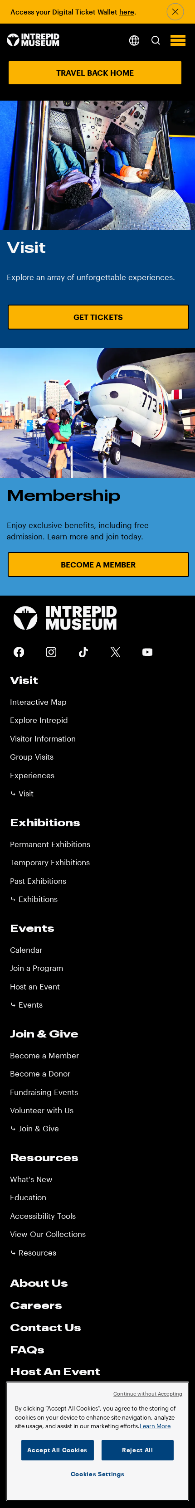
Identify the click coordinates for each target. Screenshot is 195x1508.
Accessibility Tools (43, 1215)
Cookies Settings (98, 1474)
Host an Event (35, 986)
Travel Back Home (95, 72)
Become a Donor (40, 1073)
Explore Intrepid (39, 719)
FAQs (27, 1349)
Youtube (147, 652)
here (126, 12)
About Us (39, 1283)
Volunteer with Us (41, 1110)
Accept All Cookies (57, 1450)
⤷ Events (26, 1004)
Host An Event (55, 1371)
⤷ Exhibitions (34, 898)
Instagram (51, 652)
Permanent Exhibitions (50, 844)
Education (28, 1197)
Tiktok (83, 652)
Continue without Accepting (147, 1393)
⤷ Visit (22, 793)
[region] (97, 1441)
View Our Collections (48, 1233)
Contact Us (45, 1327)
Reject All (137, 1450)
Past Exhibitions (38, 880)
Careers (36, 1305)
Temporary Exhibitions (50, 862)
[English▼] (134, 40)
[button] (155, 40)
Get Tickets (98, 316)
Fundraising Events (44, 1091)
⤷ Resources (33, 1252)
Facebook (19, 652)
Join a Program (36, 967)
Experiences (32, 775)
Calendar (26, 949)
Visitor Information (43, 738)
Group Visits (32, 756)
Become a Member (98, 564)
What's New (31, 1178)
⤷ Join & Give (34, 1128)
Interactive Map (38, 701)
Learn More (155, 1426)
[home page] (33, 41)
